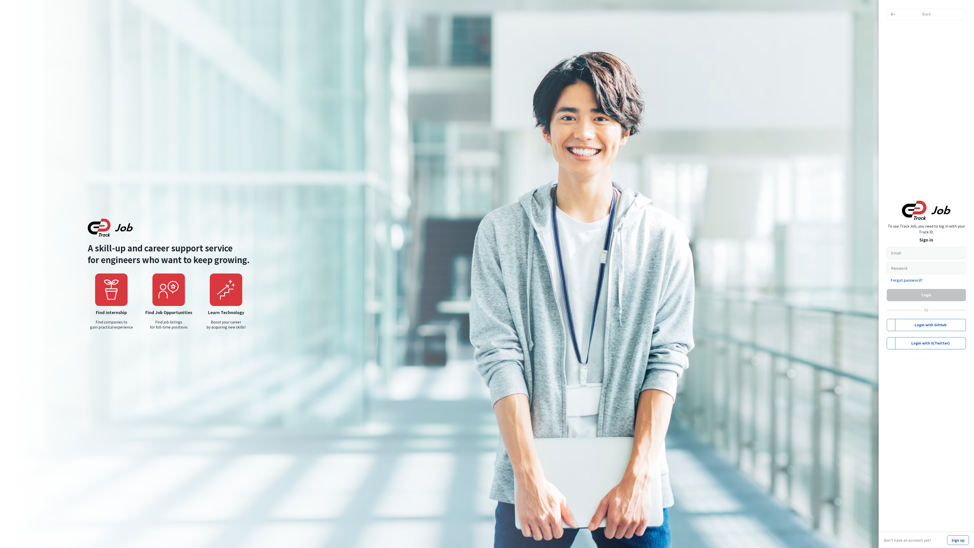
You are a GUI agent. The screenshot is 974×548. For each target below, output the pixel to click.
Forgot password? (907, 280)
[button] (926, 14)
